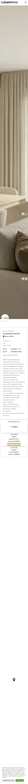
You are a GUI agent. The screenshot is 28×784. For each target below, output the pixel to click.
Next (26, 279)
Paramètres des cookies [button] (8, 780)
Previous (23, 279)
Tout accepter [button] (19, 780)
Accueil (5, 331)
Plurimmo (11, 331)
